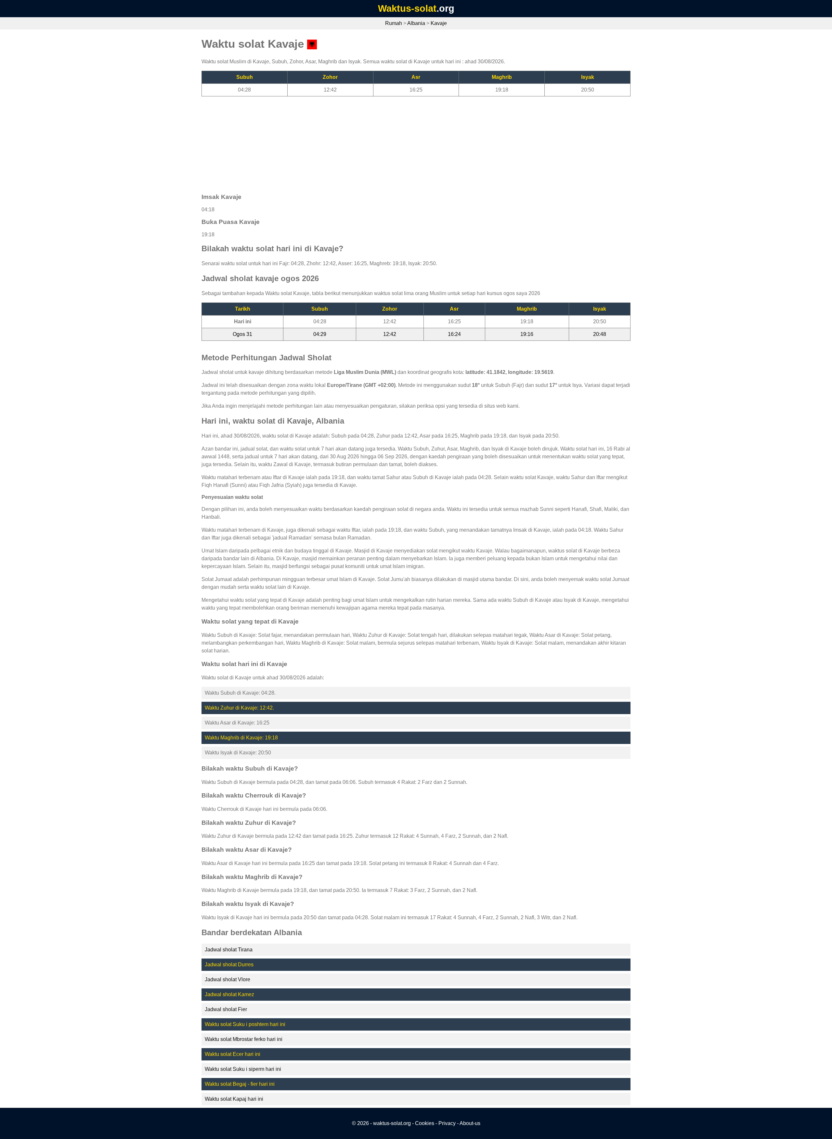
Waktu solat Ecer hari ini (232, 1054)
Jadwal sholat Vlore (227, 979)
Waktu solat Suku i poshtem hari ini (245, 1024)
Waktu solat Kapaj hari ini (234, 1099)
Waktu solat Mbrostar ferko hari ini (243, 1039)
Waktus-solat (407, 8)
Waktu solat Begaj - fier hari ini (240, 1084)
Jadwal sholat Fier (226, 1009)
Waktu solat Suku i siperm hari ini (243, 1069)
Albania (416, 23)
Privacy (447, 1123)
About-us (470, 1123)
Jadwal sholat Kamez (229, 994)
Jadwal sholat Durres (229, 964)
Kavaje (439, 23)
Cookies (424, 1123)
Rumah (393, 23)
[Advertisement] (397, 141)
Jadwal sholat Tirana (229, 949)
